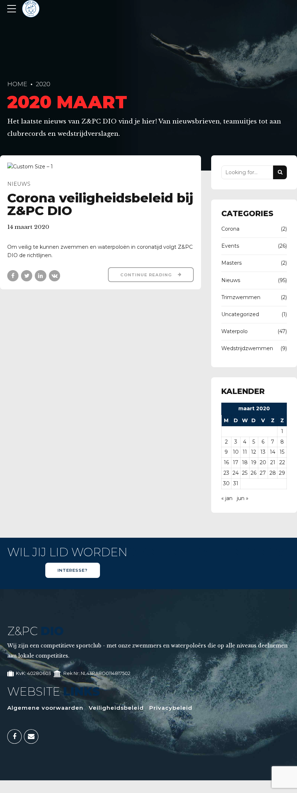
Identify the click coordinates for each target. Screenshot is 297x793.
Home (17, 84)
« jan (227, 498)
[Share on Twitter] (26, 275)
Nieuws (18, 184)
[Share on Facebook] (12, 275)
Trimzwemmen (240, 297)
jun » (242, 498)
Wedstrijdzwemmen (247, 348)
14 (272, 452)
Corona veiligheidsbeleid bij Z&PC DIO (100, 204)
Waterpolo (234, 331)
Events (230, 246)
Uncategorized (240, 314)
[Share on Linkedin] (40, 275)
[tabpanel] (100, 167)
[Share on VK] (54, 275)
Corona (230, 229)
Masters (231, 263)
